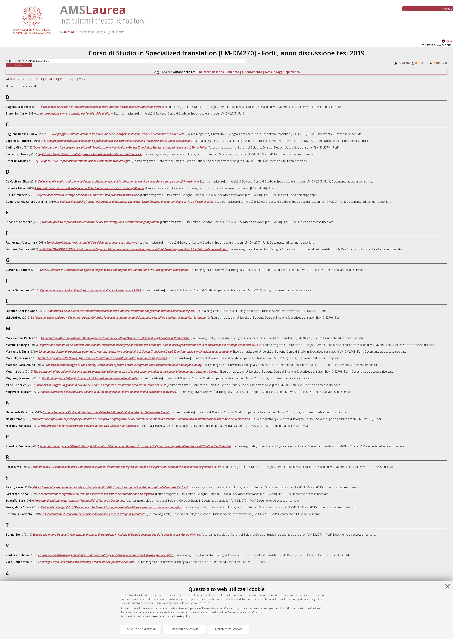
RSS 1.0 (423, 63)
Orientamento (252, 72)
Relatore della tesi (212, 72)
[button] (19, 65)
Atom (405, 63)
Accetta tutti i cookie (228, 629)
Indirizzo (233, 72)
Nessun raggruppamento (282, 72)
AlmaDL (447, 8)
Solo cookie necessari (141, 629)
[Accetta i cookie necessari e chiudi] (447, 586)
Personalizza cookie (184, 629)
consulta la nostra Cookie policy (170, 616)
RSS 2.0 (442, 63)
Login (448, 40)
